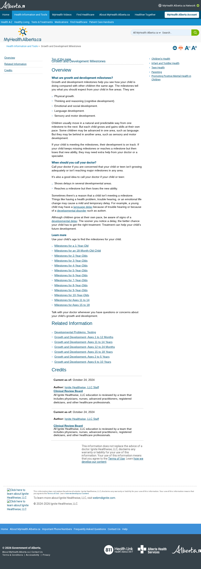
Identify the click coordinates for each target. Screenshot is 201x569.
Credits (8, 70)
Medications (61, 22)
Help (125, 529)
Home (5, 14)
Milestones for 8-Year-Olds (71, 285)
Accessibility (32, 555)
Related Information (15, 64)
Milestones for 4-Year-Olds (71, 265)
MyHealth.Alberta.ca (22, 34)
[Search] (195, 32)
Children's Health (161, 58)
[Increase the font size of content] (194, 48)
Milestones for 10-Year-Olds (71, 295)
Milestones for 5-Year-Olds (71, 270)
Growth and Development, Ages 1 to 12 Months (83, 337)
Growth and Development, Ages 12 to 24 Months (84, 346)
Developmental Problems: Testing (75, 332)
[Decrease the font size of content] (187, 48)
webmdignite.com (104, 497)
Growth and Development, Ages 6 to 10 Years (82, 361)
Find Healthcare (85, 14)
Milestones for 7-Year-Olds (71, 280)
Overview (9, 57)
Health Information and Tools (30, 14)
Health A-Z (6, 22)
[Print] (181, 48)
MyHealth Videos (61, 14)
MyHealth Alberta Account (182, 14)
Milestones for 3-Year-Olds (71, 260)
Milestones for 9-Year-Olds (71, 290)
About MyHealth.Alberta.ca (114, 14)
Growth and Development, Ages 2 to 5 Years (82, 356)
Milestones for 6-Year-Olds (71, 275)
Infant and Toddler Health (165, 63)
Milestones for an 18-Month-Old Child (77, 250)
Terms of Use (116, 458)
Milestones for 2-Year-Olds (71, 255)
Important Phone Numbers (57, 529)
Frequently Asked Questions (90, 529)
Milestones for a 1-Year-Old (71, 245)
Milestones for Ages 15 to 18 (72, 304)
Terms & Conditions (12, 555)
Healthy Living (21, 22)
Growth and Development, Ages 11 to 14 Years (83, 342)
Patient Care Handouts (101, 22)
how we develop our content (77, 493)
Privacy (46, 555)
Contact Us (114, 529)
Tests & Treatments (42, 22)
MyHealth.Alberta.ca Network (179, 5)
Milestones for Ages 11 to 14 (72, 300)
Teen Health (158, 67)
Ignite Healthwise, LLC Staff (82, 418)
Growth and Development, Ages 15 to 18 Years (83, 351)
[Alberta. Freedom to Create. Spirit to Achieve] (184, 551)
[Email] (175, 48)
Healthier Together (145, 14)
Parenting (157, 72)
